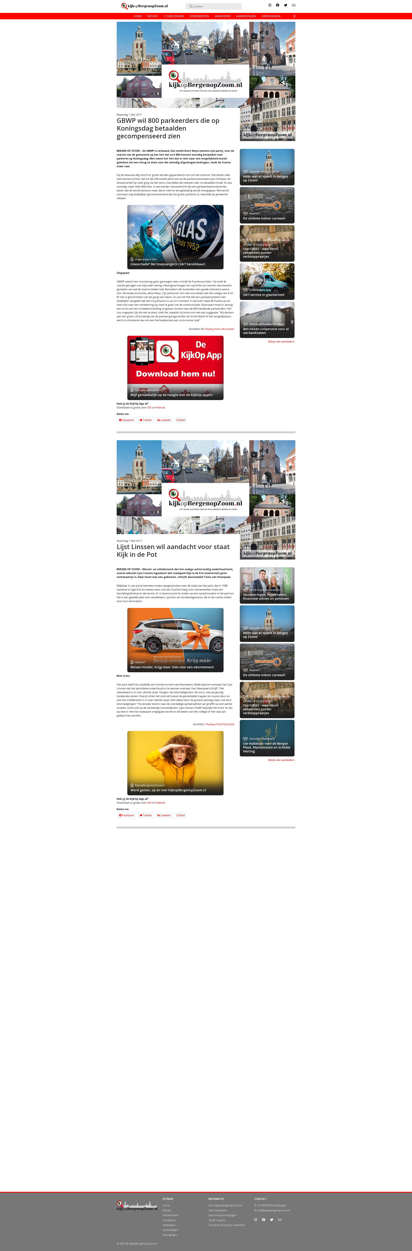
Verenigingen (170, 1235)
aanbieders (222, 16)
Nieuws (167, 1210)
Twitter (147, 420)
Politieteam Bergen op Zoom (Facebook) (210, 1071)
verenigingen (271, 16)
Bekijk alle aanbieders (281, 341)
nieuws (152, 16)
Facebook (128, 420)
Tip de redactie (216, 1220)
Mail (182, 420)
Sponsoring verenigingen (222, 1215)
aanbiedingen (246, 16)
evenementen (199, 16)
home (138, 16)
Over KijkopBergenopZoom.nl (225, 1205)
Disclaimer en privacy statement (226, 1225)
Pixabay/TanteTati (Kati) (220, 724)
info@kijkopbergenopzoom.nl (273, 1210)
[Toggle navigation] (294, 16)
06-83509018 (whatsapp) (271, 1205)
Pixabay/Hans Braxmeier (219, 329)
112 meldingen (173, 16)
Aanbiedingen (170, 1230)
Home (166, 1205)
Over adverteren (217, 1210)
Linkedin (165, 420)
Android (160, 407)
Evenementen (170, 1215)
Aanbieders (169, 1225)
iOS (149, 407)
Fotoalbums (169, 1220)
